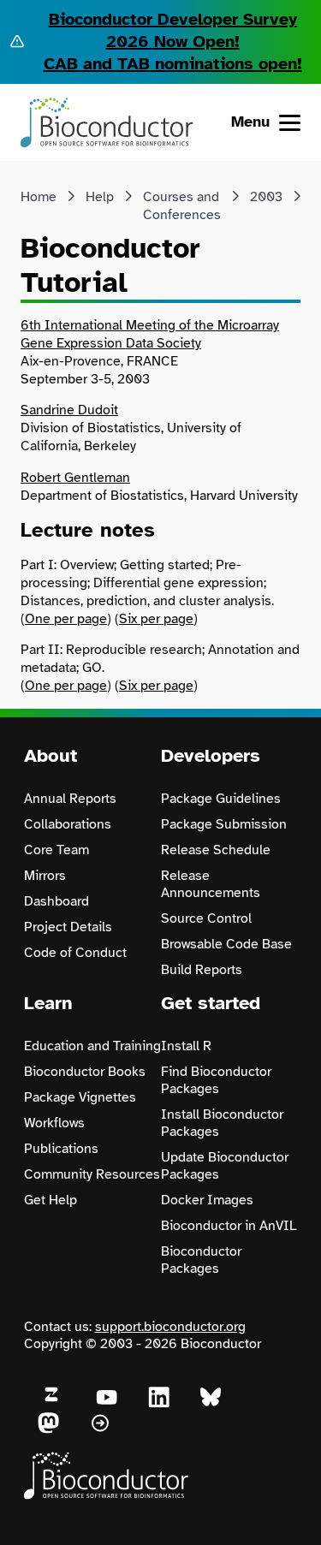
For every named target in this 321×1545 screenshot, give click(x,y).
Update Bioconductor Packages (224, 1166)
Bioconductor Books (85, 1071)
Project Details (68, 927)
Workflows (54, 1123)
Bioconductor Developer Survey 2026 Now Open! (173, 30)
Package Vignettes (80, 1097)
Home (38, 196)
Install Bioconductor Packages (222, 1123)
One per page (66, 618)
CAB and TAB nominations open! (173, 63)
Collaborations (67, 824)
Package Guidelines (221, 798)
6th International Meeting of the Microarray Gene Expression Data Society (150, 334)
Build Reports (201, 969)
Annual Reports (70, 798)
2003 (266, 196)
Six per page (156, 618)
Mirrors (45, 875)
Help (100, 196)
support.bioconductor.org (170, 1326)
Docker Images (207, 1200)
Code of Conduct (75, 952)
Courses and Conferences (182, 205)
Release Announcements (210, 884)
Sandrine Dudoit (69, 410)
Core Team (56, 850)
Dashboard (56, 901)
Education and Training (92, 1046)
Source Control (206, 918)
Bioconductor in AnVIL (229, 1225)
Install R (186, 1046)
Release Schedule (215, 850)
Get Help (50, 1200)
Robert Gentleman (75, 477)
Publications (61, 1148)
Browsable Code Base (226, 944)
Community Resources (92, 1174)
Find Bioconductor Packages (216, 1080)
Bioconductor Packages (201, 1260)
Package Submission (224, 824)
